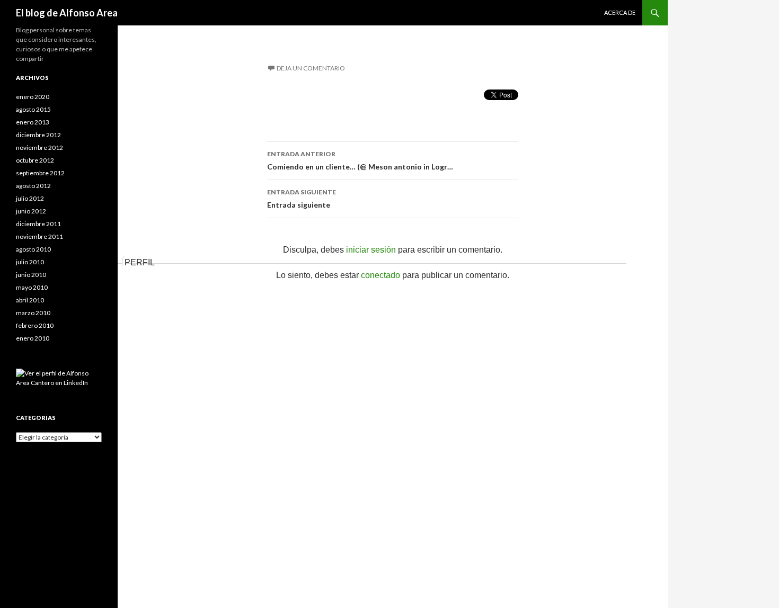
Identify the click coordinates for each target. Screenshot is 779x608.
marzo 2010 (33, 313)
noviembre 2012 (39, 147)
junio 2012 (31, 211)
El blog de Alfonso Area (67, 13)
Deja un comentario (311, 68)
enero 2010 (32, 338)
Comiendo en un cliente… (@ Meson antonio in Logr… (360, 160)
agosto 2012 (33, 186)
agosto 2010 (33, 249)
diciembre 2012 (38, 135)
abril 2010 (30, 300)
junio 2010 (31, 275)
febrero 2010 (35, 325)
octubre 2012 (35, 160)
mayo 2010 (32, 287)
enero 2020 (32, 97)
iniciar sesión (371, 249)
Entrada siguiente (301, 198)
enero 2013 (32, 122)
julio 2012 (30, 198)
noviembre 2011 (39, 236)
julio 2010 (30, 262)
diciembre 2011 (38, 224)
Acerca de (619, 12)
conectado (380, 275)
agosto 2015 (33, 109)
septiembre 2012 (40, 173)
